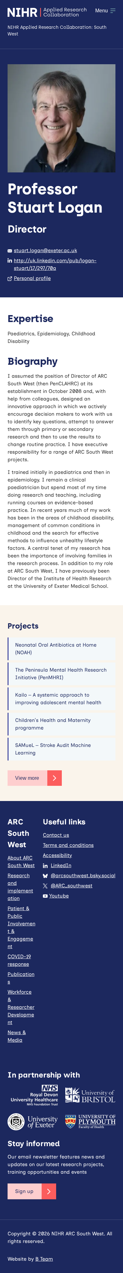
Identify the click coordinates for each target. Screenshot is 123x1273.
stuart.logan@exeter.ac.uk (45, 250)
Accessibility (57, 855)
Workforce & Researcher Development (21, 1007)
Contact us (56, 835)
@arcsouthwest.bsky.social (83, 875)
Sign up (24, 1191)
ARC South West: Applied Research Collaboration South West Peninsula (47, 12)
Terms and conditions (68, 845)
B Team (44, 1259)
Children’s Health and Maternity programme (53, 724)
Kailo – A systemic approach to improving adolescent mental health (58, 698)
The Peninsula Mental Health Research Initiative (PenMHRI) (61, 673)
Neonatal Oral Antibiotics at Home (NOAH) (56, 648)
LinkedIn (61, 865)
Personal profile (32, 278)
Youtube (59, 896)
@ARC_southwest (71, 886)
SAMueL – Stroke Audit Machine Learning (53, 749)
